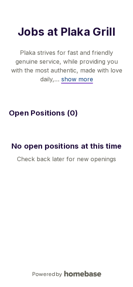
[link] (77, 79)
